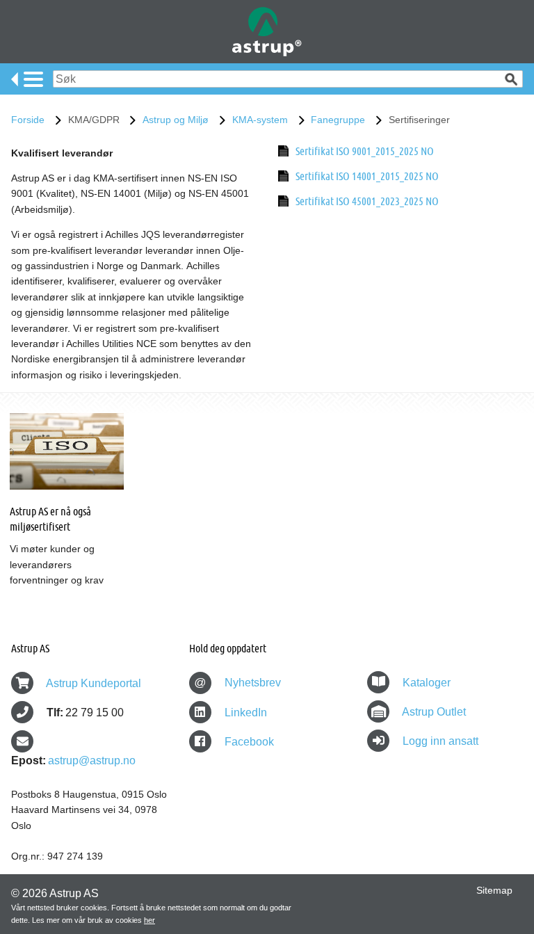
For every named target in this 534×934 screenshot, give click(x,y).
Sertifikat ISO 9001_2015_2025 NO (365, 150)
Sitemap (494, 890)
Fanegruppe (338, 119)
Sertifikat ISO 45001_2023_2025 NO (367, 200)
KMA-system (260, 119)
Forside (27, 119)
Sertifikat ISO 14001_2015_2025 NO (367, 175)
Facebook (248, 742)
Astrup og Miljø (176, 119)
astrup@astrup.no (92, 760)
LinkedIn (244, 712)
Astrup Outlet (434, 712)
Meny (27, 79)
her (149, 920)
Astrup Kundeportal (93, 683)
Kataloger (427, 683)
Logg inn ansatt (440, 741)
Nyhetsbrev (237, 682)
